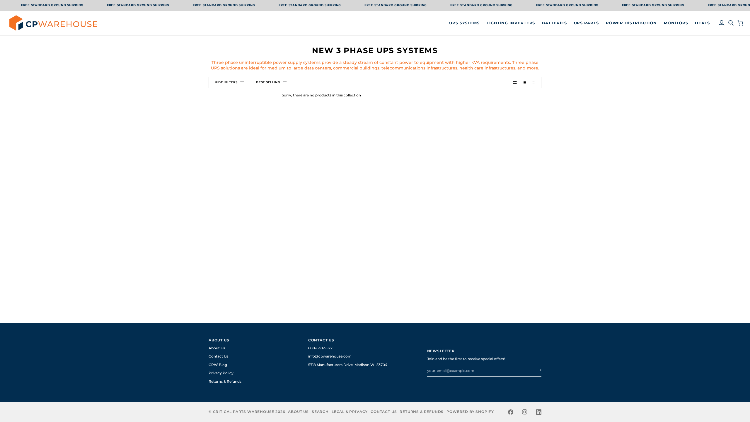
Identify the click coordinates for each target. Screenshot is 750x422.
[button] (464, 23)
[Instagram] (524, 412)
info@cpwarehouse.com (330, 356)
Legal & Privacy (350, 412)
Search (320, 412)
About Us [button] (219, 340)
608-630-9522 (320, 348)
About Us (217, 348)
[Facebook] (510, 412)
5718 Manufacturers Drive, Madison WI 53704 (347, 365)
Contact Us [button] (321, 340)
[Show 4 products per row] (535, 82)
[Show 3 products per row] (524, 82)
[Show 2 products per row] (515, 82)
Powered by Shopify (470, 412)
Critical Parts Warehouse (244, 412)
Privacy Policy (221, 373)
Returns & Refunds (225, 382)
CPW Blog (218, 365)
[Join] (536, 370)
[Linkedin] (538, 412)
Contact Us (218, 356)
